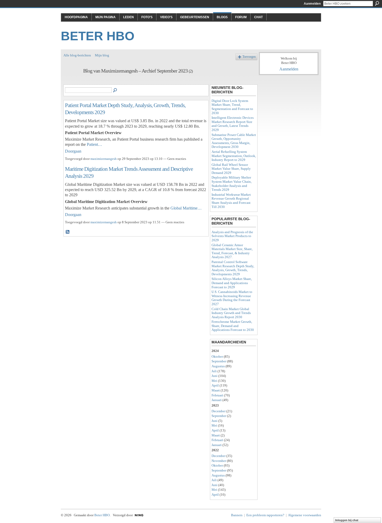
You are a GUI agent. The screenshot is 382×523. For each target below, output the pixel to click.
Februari (217, 395)
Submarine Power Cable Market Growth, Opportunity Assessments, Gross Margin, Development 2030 (234, 141)
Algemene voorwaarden (304, 515)
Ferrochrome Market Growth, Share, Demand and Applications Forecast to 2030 (233, 326)
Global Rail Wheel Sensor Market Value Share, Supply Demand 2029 (231, 169)
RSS (67, 232)
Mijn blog (102, 55)
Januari (217, 400)
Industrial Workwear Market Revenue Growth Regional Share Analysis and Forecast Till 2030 (231, 201)
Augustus (218, 366)
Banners (236, 515)
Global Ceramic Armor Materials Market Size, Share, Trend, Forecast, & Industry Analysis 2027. (232, 251)
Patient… (94, 144)
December (219, 411)
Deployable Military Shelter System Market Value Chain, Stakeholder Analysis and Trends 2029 (232, 183)
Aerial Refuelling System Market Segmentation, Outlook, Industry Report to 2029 (234, 156)
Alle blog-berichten (77, 55)
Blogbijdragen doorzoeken (115, 90)
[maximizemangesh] (71, 82)
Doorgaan (73, 151)
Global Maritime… (186, 208)
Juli (214, 371)
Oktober (217, 356)
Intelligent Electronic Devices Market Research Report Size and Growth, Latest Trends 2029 (233, 124)
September (219, 361)
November (219, 461)
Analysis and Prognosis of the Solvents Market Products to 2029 (232, 236)
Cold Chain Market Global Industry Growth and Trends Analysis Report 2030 (231, 313)
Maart (216, 390)
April (215, 385)
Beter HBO (97, 36)
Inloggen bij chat (346, 520)
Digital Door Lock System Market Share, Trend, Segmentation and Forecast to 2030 (232, 107)
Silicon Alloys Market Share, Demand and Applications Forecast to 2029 (232, 283)
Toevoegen (249, 56)
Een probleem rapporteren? (265, 515)
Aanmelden (312, 3)
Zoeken (377, 3)
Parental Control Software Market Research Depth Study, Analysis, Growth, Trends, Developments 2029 (233, 268)
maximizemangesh (103, 159)
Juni (215, 376)
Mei (214, 381)
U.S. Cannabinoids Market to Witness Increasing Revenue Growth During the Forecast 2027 (232, 298)
